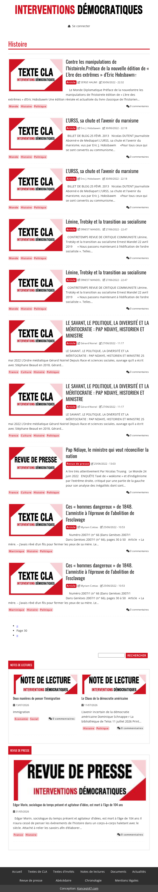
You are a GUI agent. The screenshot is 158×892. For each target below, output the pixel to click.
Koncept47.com (87, 888)
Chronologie (93, 880)
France (13, 372)
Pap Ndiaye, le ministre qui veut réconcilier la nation (107, 452)
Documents (118, 872)
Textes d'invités (63, 872)
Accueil (17, 872)
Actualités (139, 872)
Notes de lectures (92, 872)
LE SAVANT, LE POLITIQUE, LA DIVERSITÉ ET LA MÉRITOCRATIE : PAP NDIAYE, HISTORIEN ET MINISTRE (107, 329)
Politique (40, 106)
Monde (13, 106)
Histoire (26, 106)
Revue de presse (31, 880)
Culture (26, 372)
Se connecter (81, 26)
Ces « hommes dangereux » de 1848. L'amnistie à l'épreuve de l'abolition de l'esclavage (100, 513)
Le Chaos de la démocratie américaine (104, 698)
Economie (21, 719)
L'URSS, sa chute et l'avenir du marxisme (102, 120)
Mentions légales (126, 880)
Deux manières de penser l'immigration (36, 698)
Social (34, 719)
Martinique (16, 551)
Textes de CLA (37, 872)
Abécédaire (63, 880)
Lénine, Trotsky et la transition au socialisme (106, 221)
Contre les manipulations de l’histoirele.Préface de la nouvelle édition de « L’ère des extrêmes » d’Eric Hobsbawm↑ (107, 68)
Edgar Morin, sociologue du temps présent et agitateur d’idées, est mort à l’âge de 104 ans (68, 805)
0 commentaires (63, 718)
